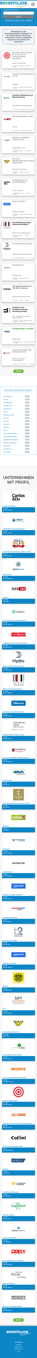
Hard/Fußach (7, 409)
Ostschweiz (7, 446)
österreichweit (7, 396)
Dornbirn (6, 418)
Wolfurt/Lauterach (8, 415)
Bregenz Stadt (7, 405)
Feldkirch (6, 427)
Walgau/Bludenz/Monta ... (11, 439)
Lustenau (6, 421)
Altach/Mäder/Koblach (10, 436)
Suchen (18, 17)
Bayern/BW (6, 452)
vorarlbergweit (7, 402)
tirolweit (5, 399)
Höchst (5, 412)
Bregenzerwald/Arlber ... (10, 443)
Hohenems (6, 424)
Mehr (18, 371)
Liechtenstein (7, 449)
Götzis (5, 430)
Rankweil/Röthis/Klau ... (10, 433)
